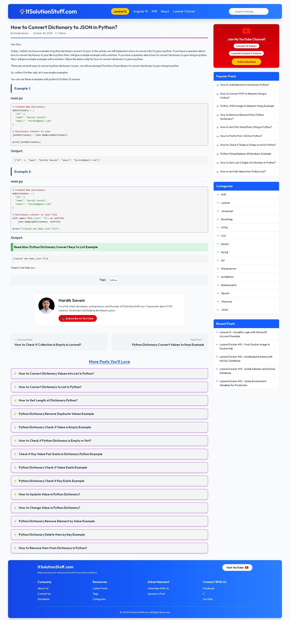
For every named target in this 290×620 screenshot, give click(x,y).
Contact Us (44, 593)
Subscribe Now (246, 61)
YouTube (208, 599)
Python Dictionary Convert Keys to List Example (64, 247)
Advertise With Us (158, 588)
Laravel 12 (120, 11)
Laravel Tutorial (184, 11)
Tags (95, 593)
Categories (99, 599)
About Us (43, 588)
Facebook (208, 588)
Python (113, 280)
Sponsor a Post (156, 593)
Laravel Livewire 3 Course (246, 53)
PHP (154, 11)
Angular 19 (140, 11)
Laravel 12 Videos (246, 45)
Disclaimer (44, 599)
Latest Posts (100, 588)
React (165, 11)
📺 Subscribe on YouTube (77, 318)
